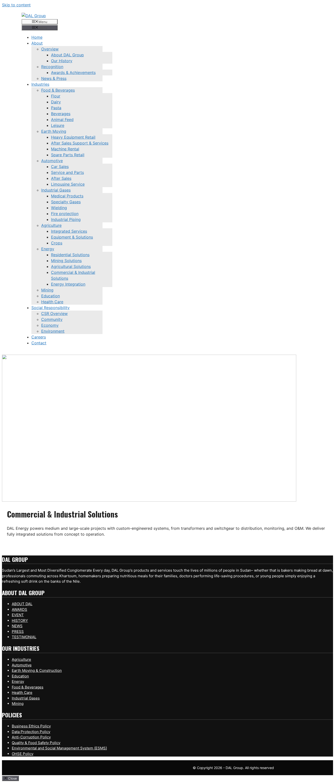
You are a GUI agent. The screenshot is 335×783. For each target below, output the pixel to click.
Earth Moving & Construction (37, 670)
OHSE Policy (22, 753)
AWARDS (19, 609)
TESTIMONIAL (24, 637)
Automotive (22, 665)
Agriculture (21, 659)
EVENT (18, 615)
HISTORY (20, 620)
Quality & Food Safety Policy (36, 742)
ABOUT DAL (22, 604)
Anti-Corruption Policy (31, 737)
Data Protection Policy (31, 731)
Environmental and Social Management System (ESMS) (59, 748)
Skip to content (16, 4)
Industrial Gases (26, 698)
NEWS (17, 626)
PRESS (18, 631)
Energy (18, 681)
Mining (18, 703)
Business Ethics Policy (31, 726)
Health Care (22, 692)
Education (20, 676)
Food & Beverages (27, 687)
